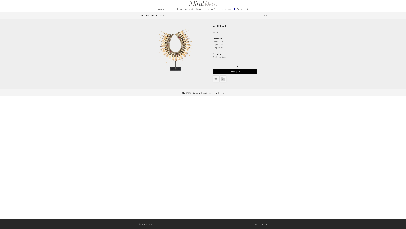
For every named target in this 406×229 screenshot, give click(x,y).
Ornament (154, 15)
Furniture (160, 9)
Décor (179, 9)
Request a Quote (212, 9)
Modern (221, 93)
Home (141, 15)
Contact (199, 9)
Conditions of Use (261, 224)
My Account (226, 9)
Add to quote (235, 72)
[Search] (247, 9)
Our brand (189, 9)
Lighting (171, 9)
